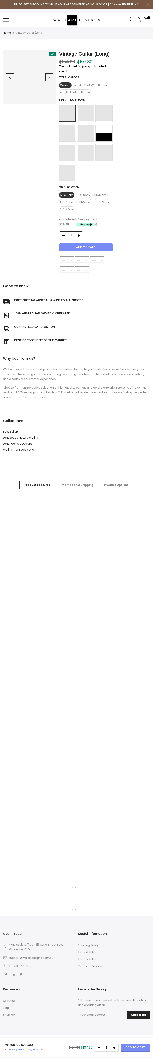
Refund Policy (87, 952)
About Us (9, 1001)
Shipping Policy (88, 945)
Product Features (37, 485)
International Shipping (77, 485)
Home (7, 33)
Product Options (116, 485)
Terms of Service (90, 966)
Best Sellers (11, 432)
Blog (6, 1008)
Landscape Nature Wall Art (21, 438)
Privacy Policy (87, 959)
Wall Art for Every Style (18, 450)
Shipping (84, 66)
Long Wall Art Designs (17, 444)
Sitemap (9, 1015)
